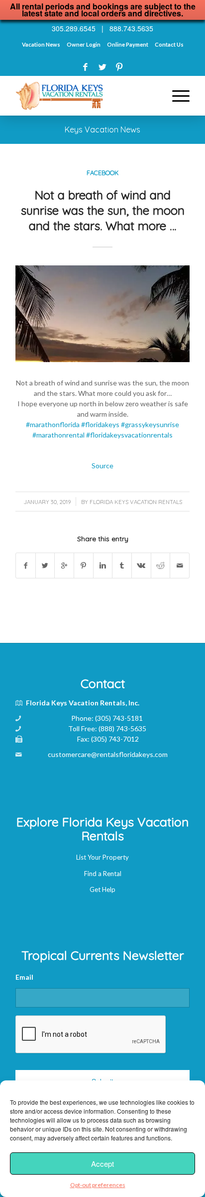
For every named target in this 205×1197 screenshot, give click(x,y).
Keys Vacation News (102, 129)
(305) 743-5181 (119, 718)
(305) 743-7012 (115, 739)
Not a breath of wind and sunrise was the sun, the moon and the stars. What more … (103, 210)
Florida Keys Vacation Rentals (136, 502)
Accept (102, 1163)
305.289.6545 (74, 28)
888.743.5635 (131, 28)
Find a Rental (102, 874)
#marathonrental (58, 435)
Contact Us (169, 44)
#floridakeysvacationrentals (129, 435)
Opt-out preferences (97, 1185)
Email (24, 977)
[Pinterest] (119, 66)
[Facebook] (85, 66)
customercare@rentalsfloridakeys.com (108, 754)
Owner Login (84, 44)
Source (102, 465)
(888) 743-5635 (122, 728)
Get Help (102, 889)
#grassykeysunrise (150, 424)
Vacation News (41, 44)
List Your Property (102, 857)
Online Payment (127, 44)
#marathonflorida (53, 424)
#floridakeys (100, 424)
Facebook (102, 173)
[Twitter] (102, 66)
